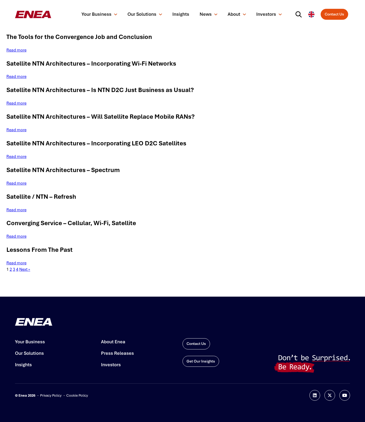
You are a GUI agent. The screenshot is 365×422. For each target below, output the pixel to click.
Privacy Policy (50, 395)
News (206, 14)
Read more (16, 50)
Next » (24, 269)
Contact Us (334, 14)
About (234, 14)
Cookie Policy (77, 395)
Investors (266, 14)
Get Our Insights (201, 361)
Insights (180, 14)
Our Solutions (141, 14)
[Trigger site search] (300, 14)
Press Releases (117, 353)
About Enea (113, 342)
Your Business (96, 14)
